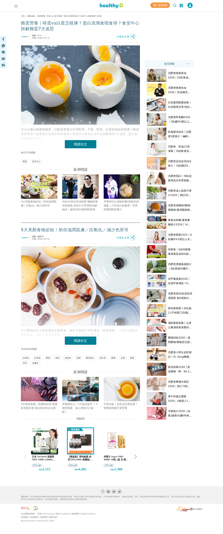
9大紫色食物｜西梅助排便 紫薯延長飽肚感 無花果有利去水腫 (39, 406)
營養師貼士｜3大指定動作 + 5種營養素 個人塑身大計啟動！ (80, 407)
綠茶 (57, 357)
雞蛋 (25, 161)
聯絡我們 (53, 517)
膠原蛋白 (90, 357)
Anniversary (48, 513)
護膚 (113, 357)
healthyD (65, 513)
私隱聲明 (34, 517)
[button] (127, 36)
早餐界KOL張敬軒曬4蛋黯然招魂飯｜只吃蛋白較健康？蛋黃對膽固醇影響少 (121, 205)
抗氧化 (26, 357)
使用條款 (25, 517)
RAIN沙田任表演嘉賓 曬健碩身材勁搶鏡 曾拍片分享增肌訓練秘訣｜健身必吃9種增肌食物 (80, 205)
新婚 (39, 513)
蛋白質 (103, 357)
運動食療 (31, 16)
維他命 (68, 357)
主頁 (23, 16)
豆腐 (123, 357)
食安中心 (36, 161)
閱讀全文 (80, 144)
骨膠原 (35, 363)
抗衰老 (37, 357)
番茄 (48, 357)
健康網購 (162, 5)
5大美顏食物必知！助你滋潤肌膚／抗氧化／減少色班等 (38, 203)
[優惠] (181, 5)
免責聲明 (44, 517)
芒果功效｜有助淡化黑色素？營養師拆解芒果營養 (121, 406)
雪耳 (25, 363)
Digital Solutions (88, 513)
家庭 (58, 513)
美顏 (78, 357)
